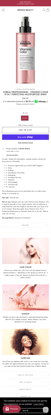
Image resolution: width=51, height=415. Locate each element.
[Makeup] (25, 297)
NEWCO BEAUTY (25, 389)
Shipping (19, 104)
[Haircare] (25, 342)
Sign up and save (25, 375)
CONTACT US (25, 396)
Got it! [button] (25, 411)
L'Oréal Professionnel (25, 89)
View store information (12, 155)
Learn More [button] (39, 404)
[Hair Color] (25, 251)
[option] (25, 3)
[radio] (24, 118)
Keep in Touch (25, 382)
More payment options (25, 142)
